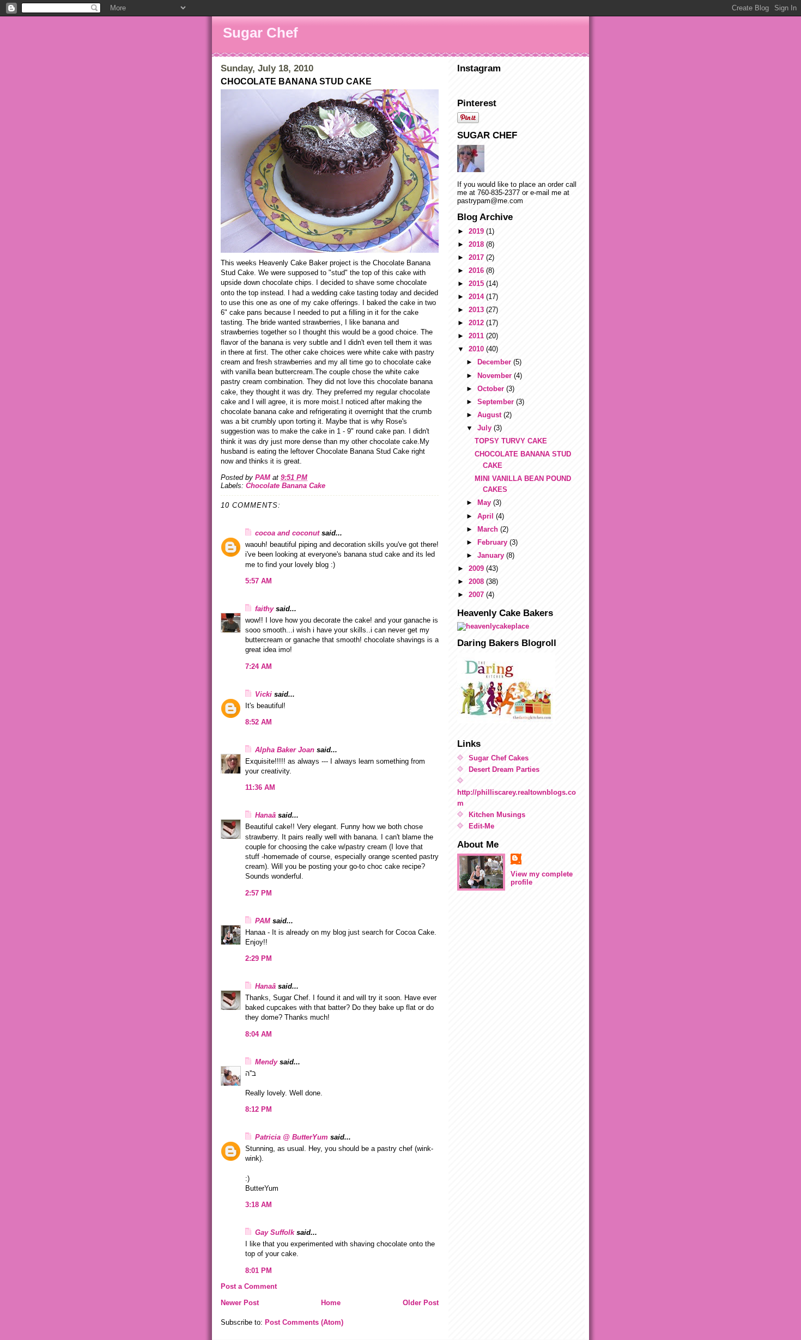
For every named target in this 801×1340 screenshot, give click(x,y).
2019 (477, 231)
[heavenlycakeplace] (518, 626)
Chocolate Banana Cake (285, 486)
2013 (477, 310)
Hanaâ (265, 815)
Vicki (263, 694)
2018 (477, 244)
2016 (477, 270)
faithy (264, 609)
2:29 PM (258, 958)
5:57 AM (258, 581)
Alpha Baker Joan (284, 750)
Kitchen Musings (497, 815)
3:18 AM (258, 1205)
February (493, 542)
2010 (477, 349)
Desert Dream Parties (504, 769)
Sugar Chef (260, 33)
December (495, 362)
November (495, 375)
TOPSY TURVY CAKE (511, 441)
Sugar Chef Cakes (499, 758)
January (491, 555)
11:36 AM (260, 787)
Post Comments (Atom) (304, 1322)
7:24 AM (258, 666)
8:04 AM (258, 1034)
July (485, 428)
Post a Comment (249, 1286)
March (488, 529)
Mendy (266, 1062)
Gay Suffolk (274, 1232)
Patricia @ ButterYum (291, 1137)
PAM (262, 921)
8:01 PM (258, 1270)
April (486, 516)
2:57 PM (258, 893)
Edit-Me (481, 826)
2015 (477, 283)
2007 (477, 594)
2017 (477, 257)
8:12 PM (258, 1109)
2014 (477, 297)
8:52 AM (258, 722)
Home (331, 1303)
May (485, 502)
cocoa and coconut (288, 533)
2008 (477, 581)
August (490, 415)
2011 (477, 336)
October (491, 389)
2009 (477, 568)
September (496, 402)
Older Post (421, 1303)
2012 (477, 323)
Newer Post (240, 1303)
